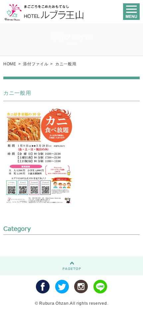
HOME (9, 64)
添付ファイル (35, 64)
